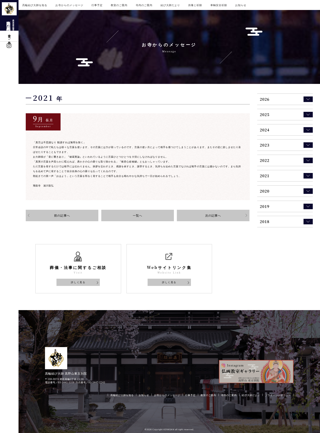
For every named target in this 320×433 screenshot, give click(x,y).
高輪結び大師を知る (34, 5)
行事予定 (97, 5)
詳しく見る (78, 282)
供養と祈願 (195, 5)
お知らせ (240, 5)
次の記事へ (213, 215)
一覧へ (137, 215)
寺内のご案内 (144, 5)
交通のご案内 (9, 36)
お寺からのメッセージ (69, 5)
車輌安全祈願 (218, 5)
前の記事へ (62, 215)
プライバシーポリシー (278, 395)
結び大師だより (170, 5)
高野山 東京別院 (10, 23)
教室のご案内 (119, 5)
